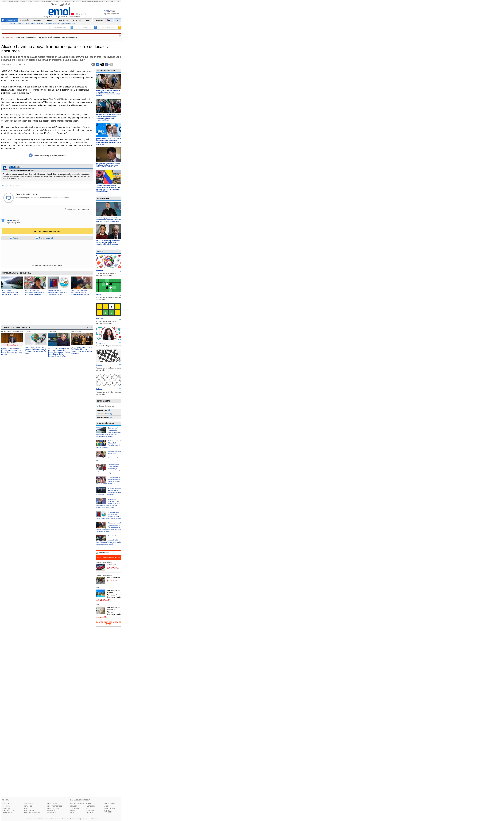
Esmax (74, 332)
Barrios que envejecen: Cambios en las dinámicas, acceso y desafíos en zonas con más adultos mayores (108, 93)
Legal (30, 1)
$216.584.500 (103, 600)
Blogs (23, 1)
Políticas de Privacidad (46, 819)
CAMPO (88, 804)
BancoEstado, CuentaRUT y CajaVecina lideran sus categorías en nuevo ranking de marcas (58, 350)
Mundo (49, 20)
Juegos (100, 251)
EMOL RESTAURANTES (32, 812)
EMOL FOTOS (29, 810)
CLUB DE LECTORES (77, 804)
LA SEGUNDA (90, 810)
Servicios (99, 20)
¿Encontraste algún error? (50, 155)
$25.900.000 (113, 567)
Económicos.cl (87, 1)
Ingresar (107, 14)
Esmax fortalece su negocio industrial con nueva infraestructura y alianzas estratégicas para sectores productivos (81, 351)
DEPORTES (6, 808)
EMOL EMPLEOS (53, 808)
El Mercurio (13, 1)
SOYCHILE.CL (90, 812)
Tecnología (12, 24)
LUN (87, 808)
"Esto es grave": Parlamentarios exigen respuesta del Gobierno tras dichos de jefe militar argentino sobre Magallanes (12, 294)
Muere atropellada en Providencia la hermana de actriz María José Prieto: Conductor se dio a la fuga (108, 456)
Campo (37, 1)
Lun (118, 1)
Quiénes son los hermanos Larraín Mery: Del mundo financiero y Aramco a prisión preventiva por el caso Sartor (108, 141)
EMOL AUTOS (52, 804)
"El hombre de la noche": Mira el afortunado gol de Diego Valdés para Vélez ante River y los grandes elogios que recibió (108, 540)
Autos (56, 1)
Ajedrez (99, 365)
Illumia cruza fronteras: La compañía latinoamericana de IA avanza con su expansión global (12, 350)
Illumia (4, 332)
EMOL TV (27, 808)
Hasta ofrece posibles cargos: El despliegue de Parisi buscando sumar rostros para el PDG (108, 165)
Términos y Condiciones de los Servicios (67, 819)
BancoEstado (54, 332)
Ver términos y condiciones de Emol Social (47, 265)
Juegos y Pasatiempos (54, 24)
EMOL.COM (73, 806)
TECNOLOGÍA (7, 812)
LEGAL (72, 812)
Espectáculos (63, 20)
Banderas (99, 270)
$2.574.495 (101, 617)
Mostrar (61, 6)
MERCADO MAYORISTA (108, 811)
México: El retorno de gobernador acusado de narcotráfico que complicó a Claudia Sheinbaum (108, 242)
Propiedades (65, 1)
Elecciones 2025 (69, 24)
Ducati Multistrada (113, 578)
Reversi (99, 294)
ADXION (106, 806)
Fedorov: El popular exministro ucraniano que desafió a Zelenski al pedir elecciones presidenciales (108, 219)
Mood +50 (28, 332)
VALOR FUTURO (109, 808)
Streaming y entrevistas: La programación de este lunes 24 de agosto (46, 37)
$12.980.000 (113, 580)
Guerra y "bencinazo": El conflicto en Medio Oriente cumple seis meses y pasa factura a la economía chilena (108, 117)
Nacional (11, 20)
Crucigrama (100, 343)
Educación (21, 24)
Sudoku (99, 389)
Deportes (37, 20)
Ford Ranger (111, 565)
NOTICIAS (5, 804)
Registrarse (115, 14)
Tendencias (76, 20)
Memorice (99, 319)
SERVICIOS (28, 806)
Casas (101, 1)
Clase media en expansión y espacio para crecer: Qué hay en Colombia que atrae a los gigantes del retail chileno (108, 188)
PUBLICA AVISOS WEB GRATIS (108, 557)
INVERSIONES (90, 806)
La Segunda (110, 1)
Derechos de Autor (32, 819)
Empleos (76, 1)
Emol (4, 1)
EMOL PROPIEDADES (54, 806)
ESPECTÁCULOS (8, 810)
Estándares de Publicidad (89, 819)
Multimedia (40, 24)
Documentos (30, 24)
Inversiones (46, 1)
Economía (24, 20)
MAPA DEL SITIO (52, 812)
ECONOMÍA (6, 806)
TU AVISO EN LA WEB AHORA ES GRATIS (108, 623)
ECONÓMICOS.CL (110, 804)
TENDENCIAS (28, 804)
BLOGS (72, 810)
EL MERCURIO (74, 808)
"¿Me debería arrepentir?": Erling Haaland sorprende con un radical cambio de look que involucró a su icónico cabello (108, 503)
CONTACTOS (51, 810)
